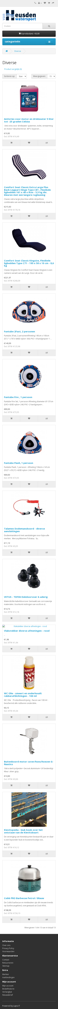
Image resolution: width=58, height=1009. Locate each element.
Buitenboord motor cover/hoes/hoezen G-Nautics (28, 763)
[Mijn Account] (40, 3)
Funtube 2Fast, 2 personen (19, 331)
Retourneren (7, 962)
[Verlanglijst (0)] (45, 3)
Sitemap (5, 966)
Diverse (17, 51)
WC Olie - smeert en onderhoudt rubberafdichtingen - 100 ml (23, 694)
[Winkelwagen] (49, 3)
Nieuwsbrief (7, 995)
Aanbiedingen (8, 977)
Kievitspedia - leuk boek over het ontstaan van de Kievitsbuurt (23, 831)
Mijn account (7, 985)
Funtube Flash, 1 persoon (18, 462)
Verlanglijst (7, 992)
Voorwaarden (8, 951)
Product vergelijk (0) (13, 69)
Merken (5, 974)
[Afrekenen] (53, 3)
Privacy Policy (8, 948)
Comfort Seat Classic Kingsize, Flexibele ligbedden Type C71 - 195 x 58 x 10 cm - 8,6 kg (29, 263)
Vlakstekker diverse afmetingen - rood (26, 630)
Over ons (6, 945)
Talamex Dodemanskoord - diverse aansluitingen (24, 530)
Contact (5, 959)
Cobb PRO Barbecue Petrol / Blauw (24, 898)
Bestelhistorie (8, 988)
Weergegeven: (39, 76)
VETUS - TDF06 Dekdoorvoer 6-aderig (26, 596)
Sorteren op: (9, 76)
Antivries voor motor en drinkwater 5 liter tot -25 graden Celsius (29, 120)
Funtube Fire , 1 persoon (18, 397)
